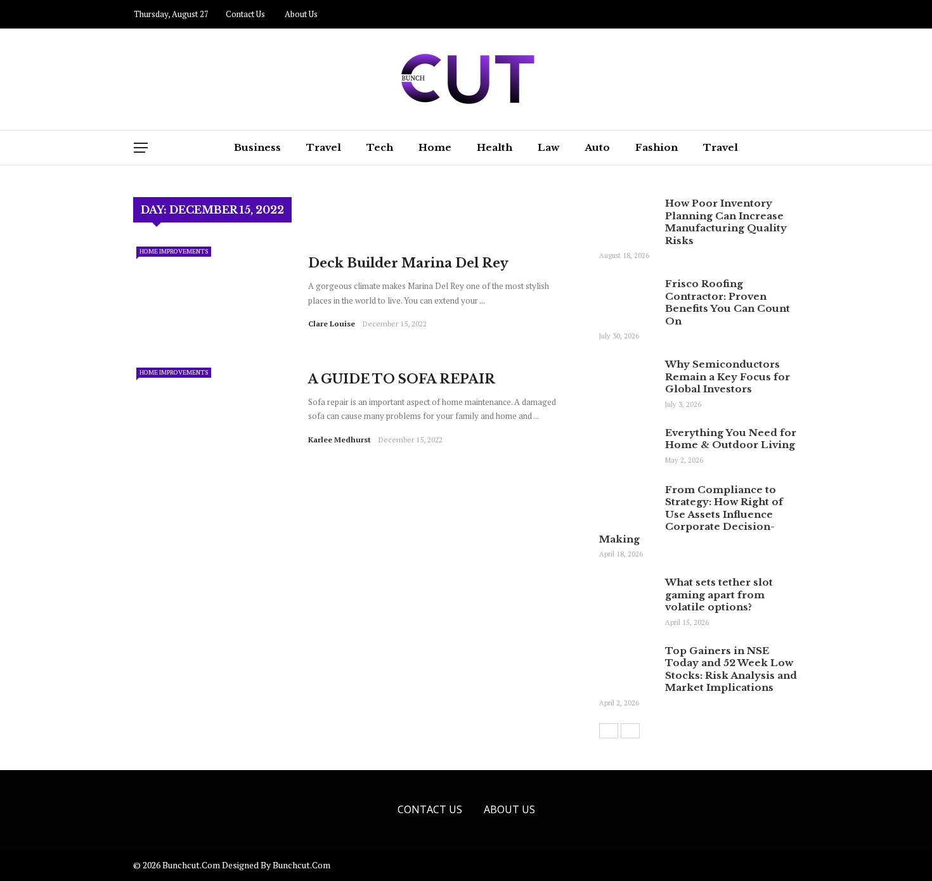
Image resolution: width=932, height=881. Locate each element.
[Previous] (608, 730)
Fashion (656, 147)
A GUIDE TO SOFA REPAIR (401, 379)
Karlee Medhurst (339, 439)
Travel (323, 147)
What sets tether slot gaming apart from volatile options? (719, 594)
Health (494, 147)
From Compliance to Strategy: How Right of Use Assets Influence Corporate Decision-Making (691, 514)
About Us (301, 14)
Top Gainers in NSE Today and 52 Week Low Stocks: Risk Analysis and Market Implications (731, 669)
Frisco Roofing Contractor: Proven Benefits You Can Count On (727, 302)
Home (434, 147)
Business (257, 147)
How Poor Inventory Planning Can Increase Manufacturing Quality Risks (726, 222)
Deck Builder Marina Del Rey (408, 263)
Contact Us (245, 14)
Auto (597, 147)
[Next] (630, 730)
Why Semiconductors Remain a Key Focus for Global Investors (727, 376)
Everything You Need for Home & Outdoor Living (730, 439)
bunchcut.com (301, 865)
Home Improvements (173, 251)
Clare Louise (331, 323)
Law (548, 147)
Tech (379, 147)
